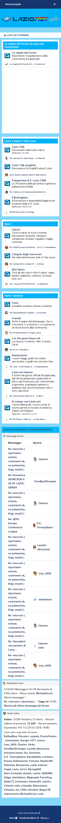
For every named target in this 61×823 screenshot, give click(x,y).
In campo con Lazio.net (26, 401)
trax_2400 (45, 573)
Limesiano (21, 781)
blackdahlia (34, 756)
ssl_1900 (20, 789)
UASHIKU (47, 773)
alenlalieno (45, 599)
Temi (15, 302)
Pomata (34, 761)
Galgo (7, 777)
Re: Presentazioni (18, 333)
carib (34, 414)
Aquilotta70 (26, 414)
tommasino (12, 740)
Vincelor (23, 736)
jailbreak (43, 284)
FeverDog (46, 777)
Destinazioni (19, 355)
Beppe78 (44, 789)
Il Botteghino (20, 197)
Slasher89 (46, 761)
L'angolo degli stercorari (27, 254)
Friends (16, 318)
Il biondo (9, 789)
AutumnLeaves (13, 752)
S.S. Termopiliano (47, 247)
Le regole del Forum (24, 52)
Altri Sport (18, 269)
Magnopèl (33, 777)
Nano (40, 396)
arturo (41, 740)
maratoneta (11, 793)
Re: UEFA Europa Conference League (15, 525)
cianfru (46, 781)
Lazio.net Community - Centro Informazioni (28, 429)
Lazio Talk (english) (24, 165)
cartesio (42, 312)
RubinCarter (20, 761)
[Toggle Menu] (55, 4)
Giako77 (9, 781)
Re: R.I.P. (14, 349)
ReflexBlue (10, 736)
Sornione (34, 752)
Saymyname (42, 366)
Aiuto (12, 818)
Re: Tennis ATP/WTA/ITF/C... (23, 284)
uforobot (32, 789)
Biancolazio (40, 785)
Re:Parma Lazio (17, 212)
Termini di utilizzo (28, 818)
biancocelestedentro (35, 192)
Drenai (8, 761)
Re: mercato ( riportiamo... (22, 158)
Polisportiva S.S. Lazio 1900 (29, 180)
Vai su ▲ (44, 818)
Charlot (41, 158)
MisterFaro (41, 175)
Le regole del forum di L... (22, 64)
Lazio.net (34, 58)
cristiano (47, 756)
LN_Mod (25, 153)
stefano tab (27, 207)
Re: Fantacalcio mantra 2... (22, 396)
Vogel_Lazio (35, 333)
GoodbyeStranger (45, 481)
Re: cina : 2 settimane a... (22, 366)
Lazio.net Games (22, 372)
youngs (30, 212)
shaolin (27, 773)
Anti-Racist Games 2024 (21, 175)
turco (23, 769)
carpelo (34, 736)
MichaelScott (44, 693)
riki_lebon (40, 419)
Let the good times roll (26, 338)
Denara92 (35, 781)
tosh (41, 793)
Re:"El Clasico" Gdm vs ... (21, 419)
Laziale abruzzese (43, 547)
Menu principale (13, 4)
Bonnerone (22, 765)
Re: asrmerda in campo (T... (23, 264)
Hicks (31, 744)
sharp (41, 264)
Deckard (24, 349)
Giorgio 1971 (28, 740)
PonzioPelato (48, 736)
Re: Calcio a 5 (16, 192)
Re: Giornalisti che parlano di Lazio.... (17, 645)
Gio (26, 752)
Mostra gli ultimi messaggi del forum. (27, 705)
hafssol (42, 765)
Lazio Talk (18, 146)
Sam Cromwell (13, 773)
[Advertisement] (30, 99)
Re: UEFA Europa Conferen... (23, 247)
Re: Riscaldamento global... (22, 312)
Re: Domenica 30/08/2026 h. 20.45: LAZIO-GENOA (16, 481)
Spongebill (34, 769)
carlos (36, 773)
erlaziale (26, 785)
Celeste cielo (43, 645)
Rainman (9, 765)
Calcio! (16, 229)
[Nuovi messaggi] (7, 55)
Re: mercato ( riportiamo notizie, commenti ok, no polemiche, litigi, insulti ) (16, 459)
